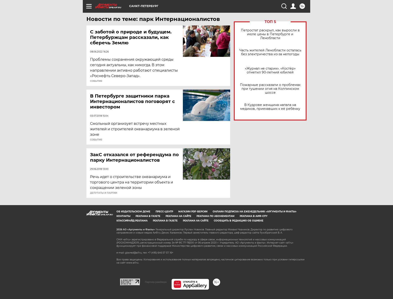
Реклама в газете (148, 216)
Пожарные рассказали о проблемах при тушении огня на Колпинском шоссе (270, 89)
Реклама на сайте (178, 216)
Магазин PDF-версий (192, 211)
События (96, 81)
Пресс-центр (164, 211)
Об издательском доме (133, 211)
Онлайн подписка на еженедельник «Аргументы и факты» (255, 211)
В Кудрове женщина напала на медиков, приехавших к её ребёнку (270, 107)
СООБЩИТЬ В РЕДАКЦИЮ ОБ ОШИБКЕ (238, 220)
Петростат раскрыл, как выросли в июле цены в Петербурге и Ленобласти (270, 34)
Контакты (123, 216)
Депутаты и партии (103, 193)
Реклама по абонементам (215, 216)
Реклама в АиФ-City (253, 216)
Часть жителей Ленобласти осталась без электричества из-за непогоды (270, 52)
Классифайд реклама (132, 220)
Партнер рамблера (155, 282)
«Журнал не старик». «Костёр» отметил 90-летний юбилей (270, 70)
